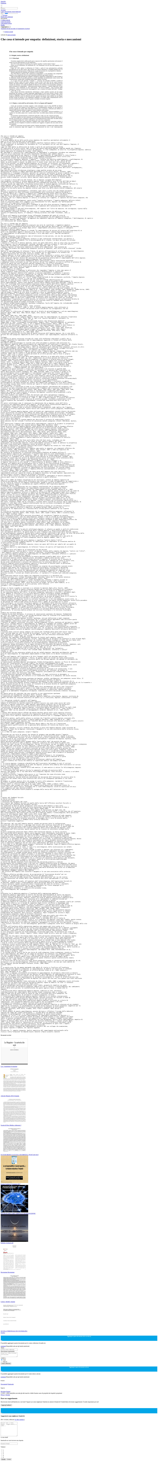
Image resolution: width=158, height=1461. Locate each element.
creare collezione (5, 1363)
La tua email (4, 1437)
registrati (3, 1346)
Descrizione (7, 1351)
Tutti (4, 1360)
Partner (8, 1391)
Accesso (3, 10)
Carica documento (6, 11)
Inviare (9, 1459)
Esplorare (3, 3)
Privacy (3, 1395)
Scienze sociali (8, 32)
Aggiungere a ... (5, 27)
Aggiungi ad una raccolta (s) (9, 28)
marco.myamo (11, 35)
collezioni (10, 17)
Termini (7, 1395)
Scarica (3, 1333)
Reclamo (3, 1391)
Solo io (5, 1361)
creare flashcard (16, 11)
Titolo (2, 1348)
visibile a (3, 1358)
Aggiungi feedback (6, 1405)
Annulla (3, 1459)
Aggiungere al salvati (23, 28)
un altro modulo (19, 1419)
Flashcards (4, 17)
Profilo (3, 25)
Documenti (4, 1384)
